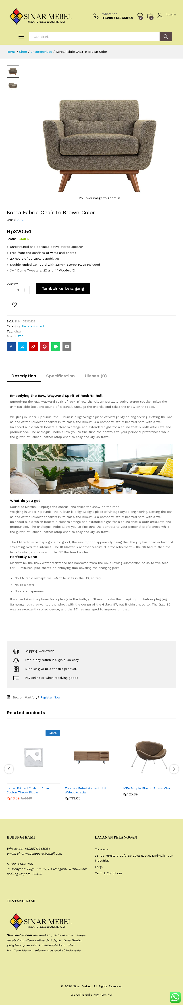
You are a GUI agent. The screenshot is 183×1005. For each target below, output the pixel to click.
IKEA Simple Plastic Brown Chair (147, 788)
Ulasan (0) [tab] (96, 376)
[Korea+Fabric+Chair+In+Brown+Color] (22, 346)
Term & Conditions (109, 873)
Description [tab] (23, 376)
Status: (12, 239)
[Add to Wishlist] (15, 305)
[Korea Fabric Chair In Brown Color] (11, 346)
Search (166, 36)
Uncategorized (33, 326)
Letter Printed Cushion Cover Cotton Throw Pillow (28, 790)
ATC (20, 219)
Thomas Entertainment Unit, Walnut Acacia (86, 790)
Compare (101, 849)
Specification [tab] (60, 376)
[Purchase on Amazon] (138, 781)
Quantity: (12, 283)
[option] (33, 768)
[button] (22, 781)
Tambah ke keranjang (63, 288)
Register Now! (50, 697)
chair (17, 331)
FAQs (99, 867)
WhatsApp (110, 14)
